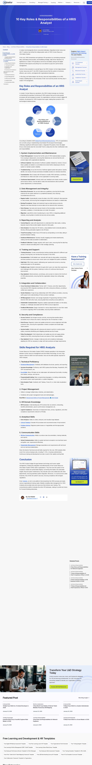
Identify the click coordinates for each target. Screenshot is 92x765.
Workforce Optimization (38, 704)
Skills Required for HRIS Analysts (9, 72)
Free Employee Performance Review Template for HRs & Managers (20, 751)
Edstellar (25, 481)
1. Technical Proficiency (9, 74)
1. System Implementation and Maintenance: (9, 57)
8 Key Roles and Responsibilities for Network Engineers (79, 567)
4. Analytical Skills (8, 80)
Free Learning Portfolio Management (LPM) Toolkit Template (18, 747)
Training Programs (21, 2)
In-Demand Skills (6, 704)
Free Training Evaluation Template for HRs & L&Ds (74, 751)
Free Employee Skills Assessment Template (49, 751)
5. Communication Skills (9, 82)
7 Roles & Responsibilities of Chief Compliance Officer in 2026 (80, 574)
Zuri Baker (46, 30)
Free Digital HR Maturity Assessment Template (15, 743)
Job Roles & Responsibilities (46, 15)
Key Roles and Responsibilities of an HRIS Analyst (9, 54)
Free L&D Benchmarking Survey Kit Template (47, 754)
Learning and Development (69, 717)
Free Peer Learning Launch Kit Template (38, 743)
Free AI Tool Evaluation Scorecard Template (71, 754)
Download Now (77, 179)
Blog (8, 46)
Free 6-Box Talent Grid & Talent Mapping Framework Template (19, 754)
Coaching (53, 2)
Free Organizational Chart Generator (59, 743)
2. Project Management (9, 76)
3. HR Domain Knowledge (9, 78)
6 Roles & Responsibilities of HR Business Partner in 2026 (79, 580)
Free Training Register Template (78, 743)
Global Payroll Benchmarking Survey (45, 141)
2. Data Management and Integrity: (9, 60)
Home (4, 46)
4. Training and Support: (9, 64)
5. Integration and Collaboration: (8, 67)
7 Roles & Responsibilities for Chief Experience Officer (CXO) (79, 586)
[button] (21, 2)
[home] (8, 3)
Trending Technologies (8, 717)
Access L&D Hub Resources (58, 687)
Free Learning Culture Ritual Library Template (46, 747)
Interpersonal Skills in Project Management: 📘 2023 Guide (42, 398)
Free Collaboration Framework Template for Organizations (18, 758)
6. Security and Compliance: (10, 69)
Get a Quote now (77, 264)
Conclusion (6, 84)
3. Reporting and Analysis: (9, 63)
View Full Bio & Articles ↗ (32, 498)
